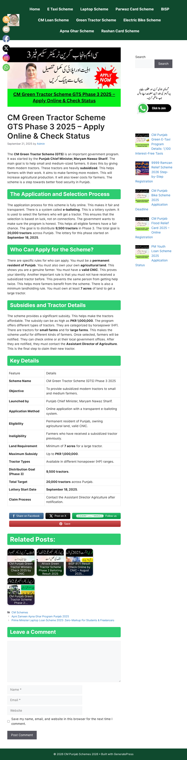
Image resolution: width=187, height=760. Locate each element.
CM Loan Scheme (53, 20)
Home (35, 9)
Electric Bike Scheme (142, 20)
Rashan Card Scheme (120, 31)
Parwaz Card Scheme (135, 9)
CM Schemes (20, 612)
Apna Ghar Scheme (77, 31)
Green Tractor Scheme (96, 20)
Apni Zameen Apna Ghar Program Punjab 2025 (40, 616)
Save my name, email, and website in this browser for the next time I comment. (61, 721)
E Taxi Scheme (60, 9)
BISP (165, 9)
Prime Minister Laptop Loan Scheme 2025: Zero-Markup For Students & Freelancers (63, 620)
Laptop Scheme (94, 9)
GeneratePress (123, 754)
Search (140, 57)
